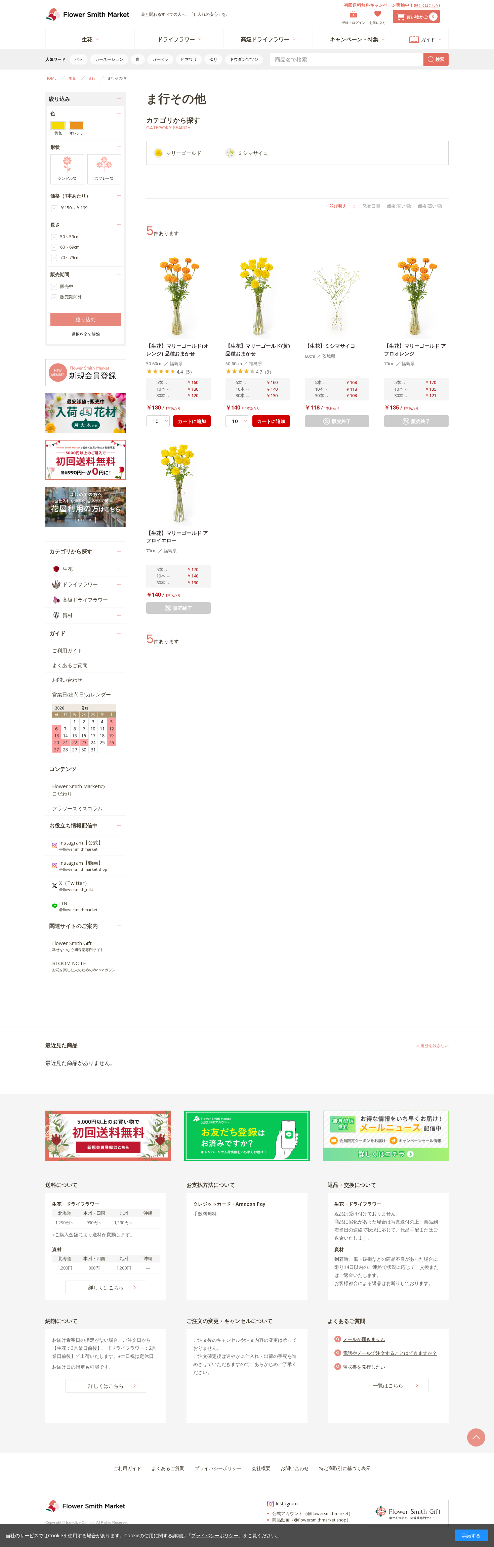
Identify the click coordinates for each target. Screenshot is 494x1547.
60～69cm (70, 247)
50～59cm (70, 236)
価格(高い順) (430, 206)
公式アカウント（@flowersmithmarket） (312, 1513)
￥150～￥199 (73, 208)
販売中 (66, 286)
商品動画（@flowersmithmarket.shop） (311, 1520)
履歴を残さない (434, 1045)
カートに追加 (192, 421)
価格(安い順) (399, 206)
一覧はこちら (388, 1385)
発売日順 (371, 206)
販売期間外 (71, 297)
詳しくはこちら (427, 5)
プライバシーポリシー (214, 1535)
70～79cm (70, 257)
